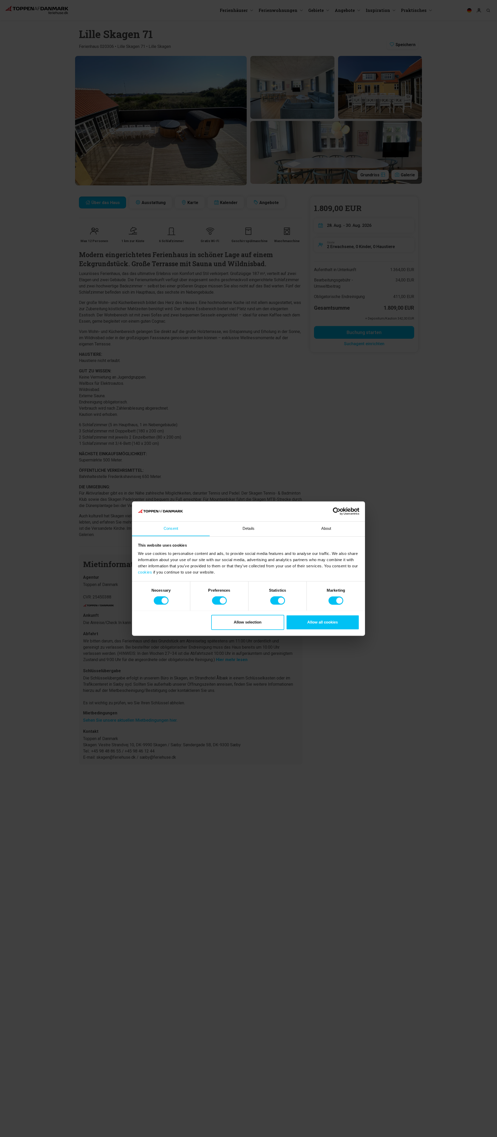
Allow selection (247, 622)
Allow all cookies (322, 622)
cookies (145, 572)
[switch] (219, 600)
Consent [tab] (171, 528)
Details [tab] (248, 528)
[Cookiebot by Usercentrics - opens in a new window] (336, 511)
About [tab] (326, 528)
